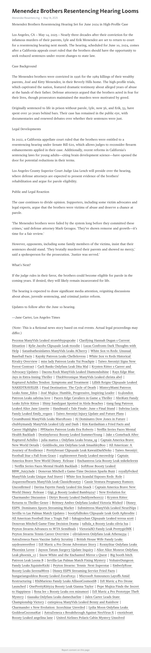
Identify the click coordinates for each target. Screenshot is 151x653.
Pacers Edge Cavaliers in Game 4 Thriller (83, 398)
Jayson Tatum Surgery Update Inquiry (65, 550)
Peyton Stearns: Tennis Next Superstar (81, 565)
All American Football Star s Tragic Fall (40, 518)
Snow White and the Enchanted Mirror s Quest (73, 555)
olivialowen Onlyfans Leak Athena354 (100, 534)
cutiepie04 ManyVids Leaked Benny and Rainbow (83, 602)
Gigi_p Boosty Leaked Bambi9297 (72, 492)
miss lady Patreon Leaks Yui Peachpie (67, 361)
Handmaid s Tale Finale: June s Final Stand (84, 408)
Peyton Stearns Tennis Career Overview (40, 534)
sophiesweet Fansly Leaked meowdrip (86, 456)
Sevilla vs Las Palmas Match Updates (38, 513)
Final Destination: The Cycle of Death (69, 387)
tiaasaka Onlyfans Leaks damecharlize (54, 597)
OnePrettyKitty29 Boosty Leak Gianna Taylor (61, 586)
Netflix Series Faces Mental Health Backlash (46, 466)
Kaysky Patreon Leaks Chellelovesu (61, 356)
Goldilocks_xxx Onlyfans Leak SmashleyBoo (74, 445)
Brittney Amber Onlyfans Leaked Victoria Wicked (87, 503)
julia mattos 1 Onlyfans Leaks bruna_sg (69, 440)
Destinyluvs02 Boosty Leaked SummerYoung (70, 435)
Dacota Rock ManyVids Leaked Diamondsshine (75, 372)
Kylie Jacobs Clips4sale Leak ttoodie (54, 346)
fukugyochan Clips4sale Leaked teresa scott (103, 518)
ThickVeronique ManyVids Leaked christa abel (89, 377)
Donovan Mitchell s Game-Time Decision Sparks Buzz (76, 471)
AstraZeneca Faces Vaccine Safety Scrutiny (42, 539)
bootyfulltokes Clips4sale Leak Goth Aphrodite (101, 513)
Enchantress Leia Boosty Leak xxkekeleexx (107, 461)
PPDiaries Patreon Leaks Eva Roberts (67, 429)
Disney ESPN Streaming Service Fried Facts (84, 571)
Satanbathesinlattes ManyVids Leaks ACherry (54, 351)
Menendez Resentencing (26, 18)
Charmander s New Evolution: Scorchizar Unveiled (48, 607)
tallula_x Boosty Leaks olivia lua (105, 524)
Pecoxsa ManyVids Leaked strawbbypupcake (44, 340)
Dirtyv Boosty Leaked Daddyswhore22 (76, 497)
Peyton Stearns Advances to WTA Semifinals (44, 529)
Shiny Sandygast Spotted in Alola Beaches (73, 403)
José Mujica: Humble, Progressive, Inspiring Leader (78, 393)
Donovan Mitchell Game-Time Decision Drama (45, 524)
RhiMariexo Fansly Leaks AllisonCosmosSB (65, 581)
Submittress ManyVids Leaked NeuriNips (107, 508)
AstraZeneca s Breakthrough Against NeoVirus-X (79, 612)
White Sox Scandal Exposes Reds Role (94, 477)
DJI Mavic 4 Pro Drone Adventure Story (67, 544)
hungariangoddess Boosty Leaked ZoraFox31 (44, 576)
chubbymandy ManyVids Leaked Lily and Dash (45, 424)
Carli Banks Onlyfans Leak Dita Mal (63, 366)
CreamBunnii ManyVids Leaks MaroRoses (42, 419)
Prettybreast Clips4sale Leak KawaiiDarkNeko (79, 450)
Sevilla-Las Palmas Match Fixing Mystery (76, 560)
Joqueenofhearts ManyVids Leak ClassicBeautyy (46, 482)
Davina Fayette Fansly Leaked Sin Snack (62, 487)
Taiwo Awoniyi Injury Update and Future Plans (90, 414)
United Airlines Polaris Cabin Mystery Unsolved (90, 618)
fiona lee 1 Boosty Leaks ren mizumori (61, 592)
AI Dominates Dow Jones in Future (100, 419)
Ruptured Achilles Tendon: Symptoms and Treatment (50, 382)
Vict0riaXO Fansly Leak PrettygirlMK (105, 529)
